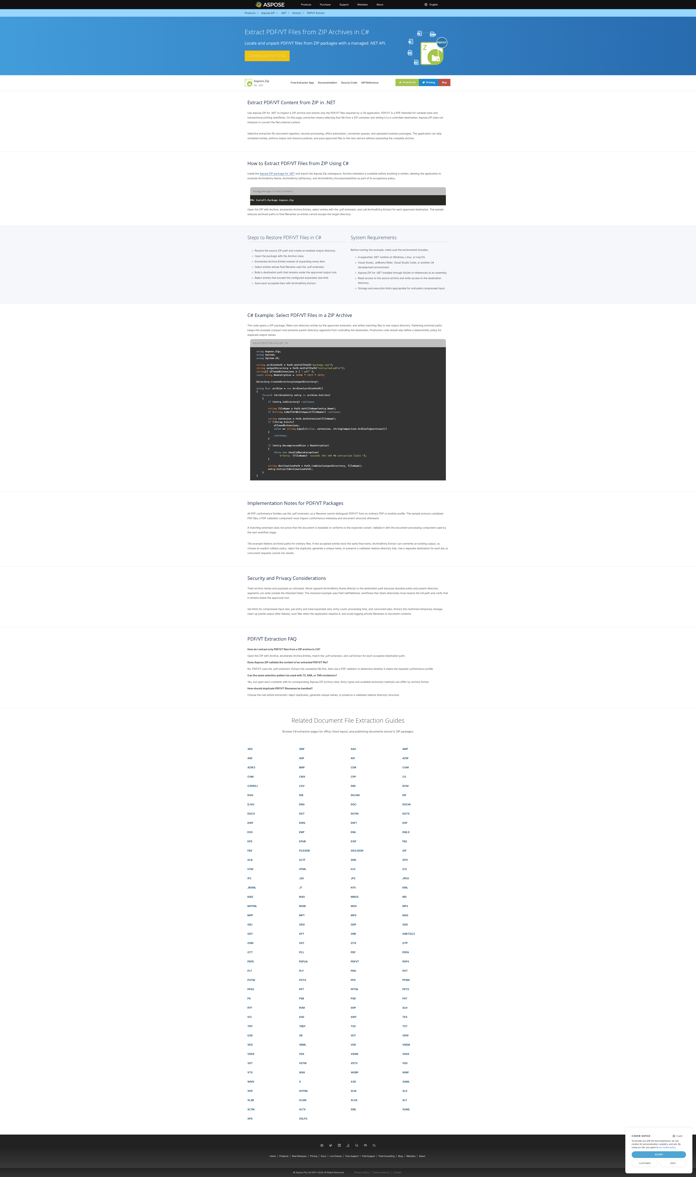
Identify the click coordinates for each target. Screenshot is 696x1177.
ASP (301, 758)
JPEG (405, 878)
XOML (406, 1109)
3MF (301, 748)
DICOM (355, 795)
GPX (405, 859)
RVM (302, 1007)
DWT (354, 822)
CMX (302, 776)
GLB (249, 859)
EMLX (406, 832)
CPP (353, 776)
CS (404, 776)
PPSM (406, 979)
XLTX (302, 1109)
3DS (249, 748)
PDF (353, 952)
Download (408, 82)
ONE (353, 933)
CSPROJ (252, 785)
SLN (404, 1007)
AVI (353, 758)
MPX (354, 915)
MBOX (355, 896)
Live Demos (336, 1156)
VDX (250, 1044)
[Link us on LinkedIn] (339, 1145)
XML (353, 1109)
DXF (404, 822)
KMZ (250, 896)
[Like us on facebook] (322, 1145)
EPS (249, 841)
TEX (404, 1016)
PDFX (405, 961)
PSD (353, 998)
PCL (301, 952)
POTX (302, 979)
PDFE (250, 961)
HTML (302, 869)
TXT (404, 1026)
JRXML (251, 887)
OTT (250, 952)
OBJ (249, 924)
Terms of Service (381, 1172)
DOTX (406, 813)
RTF (249, 1007)
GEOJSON (357, 850)
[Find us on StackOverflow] (348, 1145)
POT (405, 970)
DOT (301, 813)
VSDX (250, 1053)
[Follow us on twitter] (330, 1145)
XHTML (303, 1090)
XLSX (354, 1100)
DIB (301, 795)
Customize (645, 1163)
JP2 (353, 878)
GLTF (302, 859)
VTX (250, 1072)
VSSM (354, 1053)
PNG (353, 970)
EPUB (302, 841)
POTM (251, 979)
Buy (444, 82)
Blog (400, 1156)
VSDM (406, 1044)
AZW (405, 758)
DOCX (251, 813)
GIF (404, 850)
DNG (302, 804)
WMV (250, 1081)
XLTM (250, 1109)
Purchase (325, 4)
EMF (301, 832)
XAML (406, 1081)
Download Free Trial (267, 56)
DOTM (355, 813)
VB (301, 1035)
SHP (353, 1007)
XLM (353, 1090)
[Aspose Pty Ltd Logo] (275, 4)
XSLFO (303, 1118)
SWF (354, 1016)
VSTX (354, 1063)
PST (404, 998)
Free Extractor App (302, 82)
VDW (405, 1035)
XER (249, 1090)
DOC (354, 804)
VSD (353, 1044)
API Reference (369, 82)
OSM (250, 942)
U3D (250, 1035)
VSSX (405, 1053)
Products (306, 4)
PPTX (405, 989)
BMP (302, 767)
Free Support (351, 1156)
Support (344, 4)
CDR (353, 767)
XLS (404, 1090)
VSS (301, 1053)
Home (273, 1156)
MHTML (252, 906)
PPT (301, 989)
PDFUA (303, 961)
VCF (353, 1035)
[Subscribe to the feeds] (374, 1145)
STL (249, 1016)
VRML (302, 1044)
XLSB (250, 1100)
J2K (301, 878)
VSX (405, 1063)
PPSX (250, 989)
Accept (659, 1154)
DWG (302, 822)
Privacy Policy (361, 1172)
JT (300, 887)
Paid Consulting (387, 1156)
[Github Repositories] (365, 1145)
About (379, 4)
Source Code (349, 82)
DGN (250, 795)
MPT (302, 915)
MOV (354, 906)
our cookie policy (667, 1147)
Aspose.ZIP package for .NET (277, 173)
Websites (362, 4)
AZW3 (251, 767)
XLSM (302, 1100)
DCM (405, 785)
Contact (397, 1172)
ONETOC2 (408, 933)
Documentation (327, 82)
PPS (353, 979)
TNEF (302, 1026)
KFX (353, 887)
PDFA (405, 952)
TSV (353, 1026)
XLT (404, 1100)
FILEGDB (304, 850)
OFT (301, 933)
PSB (301, 998)
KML (405, 887)
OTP (405, 942)
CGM (405, 767)
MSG (405, 915)
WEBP (354, 1072)
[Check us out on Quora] (356, 1145)
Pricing (430, 82)
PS (249, 998)
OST (301, 942)
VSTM (302, 1063)
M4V (302, 896)
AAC (353, 748)
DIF (404, 795)
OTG (353, 942)
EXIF (353, 841)
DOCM (406, 804)
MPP (250, 915)
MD (404, 896)
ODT (250, 933)
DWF (250, 822)
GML (354, 859)
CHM (250, 776)
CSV (301, 785)
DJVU (250, 804)
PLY (301, 970)
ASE (249, 758)
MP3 (405, 906)
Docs (323, 1156)
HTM (250, 869)
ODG (302, 924)
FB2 (404, 841)
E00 (250, 832)
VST (249, 1063)
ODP (353, 924)
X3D (353, 1081)
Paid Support (368, 1156)
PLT (249, 970)
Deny (673, 1163)
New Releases (299, 1156)
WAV (302, 1072)
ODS (405, 924)
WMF (405, 1072)
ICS (404, 869)
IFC (249, 878)
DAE (353, 785)
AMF (405, 748)
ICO (353, 869)
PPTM (354, 989)
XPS (249, 1118)
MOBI (302, 906)
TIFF (250, 1026)
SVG (301, 1016)
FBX (249, 850)
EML (353, 832)
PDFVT (355, 961)
